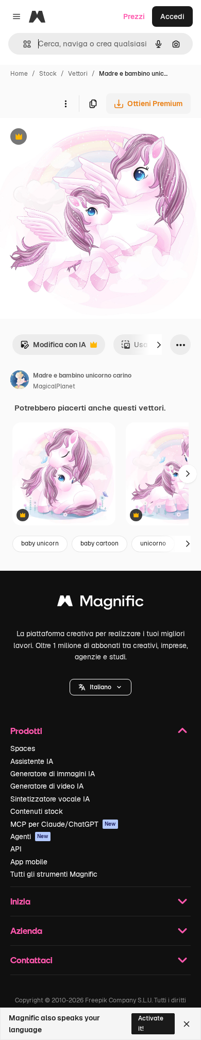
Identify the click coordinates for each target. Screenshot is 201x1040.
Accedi (172, 16)
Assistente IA (31, 761)
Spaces (22, 748)
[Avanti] (158, 344)
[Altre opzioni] (65, 103)
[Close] (186, 1024)
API (16, 849)
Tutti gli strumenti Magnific (53, 874)
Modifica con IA (53, 347)
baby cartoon (99, 543)
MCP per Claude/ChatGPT (63, 824)
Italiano (100, 687)
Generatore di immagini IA (52, 773)
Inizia (20, 901)
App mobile (28, 861)
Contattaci (31, 959)
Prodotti (26, 730)
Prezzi (134, 16)
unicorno (153, 543)
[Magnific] (100, 603)
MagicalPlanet (54, 386)
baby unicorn (40, 543)
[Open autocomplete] (23, 44)
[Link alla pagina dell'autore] (19, 381)
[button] (100, 687)
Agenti (29, 836)
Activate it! (150, 1023)
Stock (48, 74)
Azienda (26, 930)
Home (19, 74)
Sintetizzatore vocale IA (50, 799)
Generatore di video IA (46, 786)
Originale (68, 138)
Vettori (78, 74)
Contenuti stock (36, 811)
